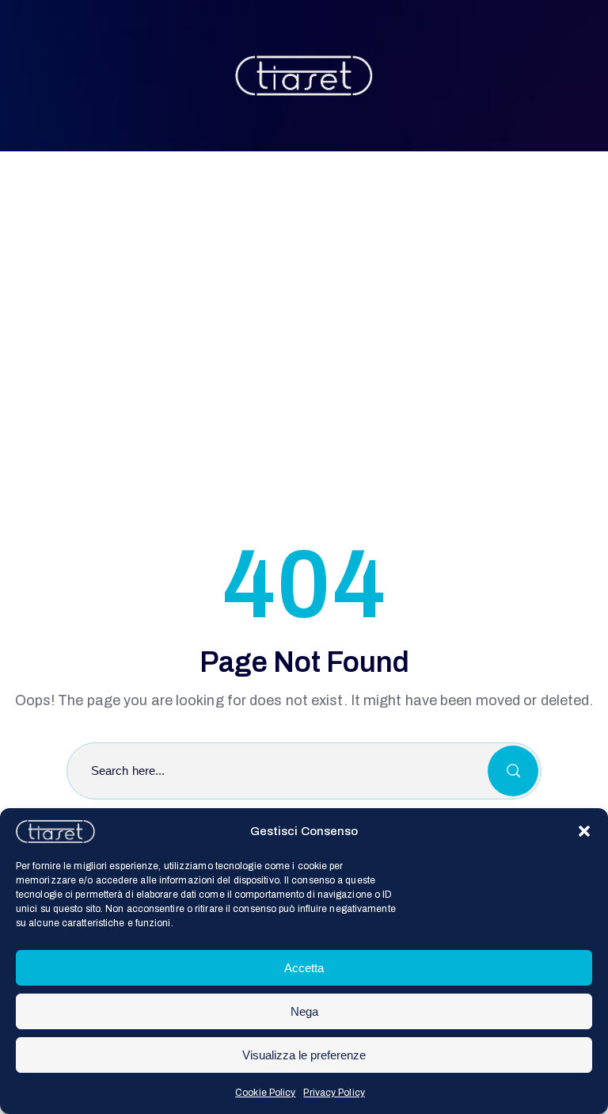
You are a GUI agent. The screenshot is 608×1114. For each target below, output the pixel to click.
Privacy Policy (333, 1092)
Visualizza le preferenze (304, 1055)
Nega (304, 1011)
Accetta (304, 968)
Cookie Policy (265, 1092)
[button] (584, 831)
